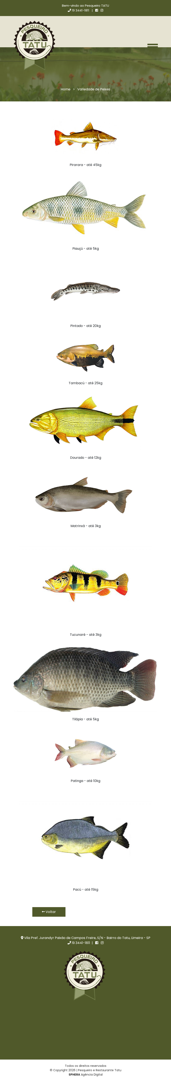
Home (65, 89)
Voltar (50, 911)
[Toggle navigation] (153, 46)
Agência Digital (86, 1074)
